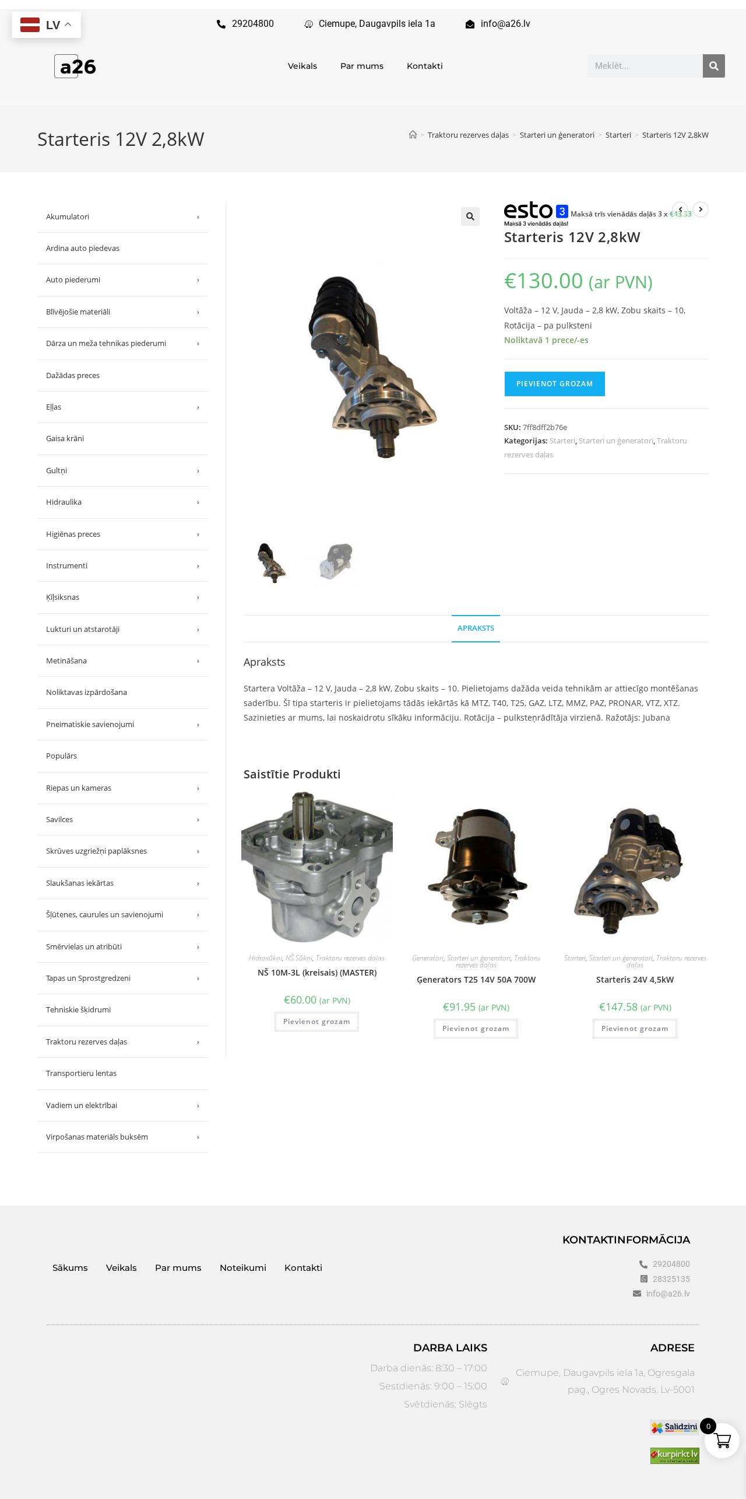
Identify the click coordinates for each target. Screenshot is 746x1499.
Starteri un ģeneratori (616, 440)
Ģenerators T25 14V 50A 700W (476, 979)
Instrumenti (122, 565)
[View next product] (700, 209)
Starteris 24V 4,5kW (635, 979)
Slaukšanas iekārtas (122, 883)
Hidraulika (122, 502)
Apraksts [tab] (476, 628)
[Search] (714, 66)
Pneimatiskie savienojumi (122, 724)
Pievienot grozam (554, 384)
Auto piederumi (122, 279)
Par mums (361, 66)
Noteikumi (243, 1267)
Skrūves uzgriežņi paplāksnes (122, 850)
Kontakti (425, 66)
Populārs (61, 755)
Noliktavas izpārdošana (86, 692)
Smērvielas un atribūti (122, 946)
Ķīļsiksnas (122, 597)
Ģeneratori (428, 958)
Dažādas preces (73, 375)
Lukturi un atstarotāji (122, 629)
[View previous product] (680, 209)
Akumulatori (122, 216)
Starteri (562, 440)
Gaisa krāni (65, 438)
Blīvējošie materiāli (122, 311)
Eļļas (122, 406)
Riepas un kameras (122, 787)
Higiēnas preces (122, 534)
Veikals (302, 66)
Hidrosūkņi (265, 958)
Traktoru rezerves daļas (350, 958)
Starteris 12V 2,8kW (675, 135)
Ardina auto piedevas (82, 248)
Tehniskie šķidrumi (78, 1009)
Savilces (122, 819)
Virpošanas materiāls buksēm (122, 1136)
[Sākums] (413, 135)
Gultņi (122, 470)
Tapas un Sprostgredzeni (122, 978)
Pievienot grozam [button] (316, 1021)
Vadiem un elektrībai (122, 1105)
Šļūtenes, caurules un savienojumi (122, 914)
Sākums (70, 1267)
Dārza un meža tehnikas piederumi (122, 343)
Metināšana (122, 660)
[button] (470, 216)
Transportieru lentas (81, 1073)
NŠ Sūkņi (299, 958)
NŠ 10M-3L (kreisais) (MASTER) (317, 972)
